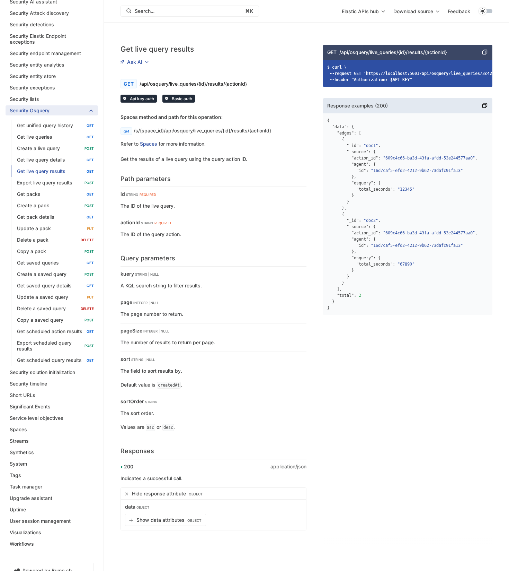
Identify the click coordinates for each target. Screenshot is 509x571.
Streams (19, 441)
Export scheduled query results (55, 346)
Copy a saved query (55, 320)
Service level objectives (36, 418)
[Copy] (484, 52)
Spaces (18, 430)
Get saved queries (55, 263)
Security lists (24, 99)
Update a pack (55, 229)
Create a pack (55, 206)
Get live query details (55, 160)
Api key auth (141, 98)
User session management (40, 521)
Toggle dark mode (485, 11)
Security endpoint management (45, 54)
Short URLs (22, 395)
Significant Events (30, 407)
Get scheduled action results (55, 332)
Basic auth (181, 98)
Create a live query (55, 149)
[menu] (363, 11)
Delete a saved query (55, 309)
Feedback (459, 11)
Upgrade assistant (31, 498)
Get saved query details (55, 286)
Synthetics (22, 453)
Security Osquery (30, 111)
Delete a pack (55, 240)
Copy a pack (55, 251)
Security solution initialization (42, 372)
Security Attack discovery (39, 13)
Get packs (55, 194)
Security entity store (33, 76)
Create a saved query (55, 274)
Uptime (18, 510)
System (18, 464)
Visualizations (25, 533)
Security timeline (28, 384)
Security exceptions (32, 88)
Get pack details (55, 217)
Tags (15, 475)
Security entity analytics (37, 65)
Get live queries (55, 137)
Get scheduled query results (55, 360)
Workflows (22, 544)
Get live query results (55, 171)
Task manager (26, 487)
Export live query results (55, 183)
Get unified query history (55, 126)
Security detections (32, 25)
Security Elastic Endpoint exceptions (38, 39)
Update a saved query (55, 297)
